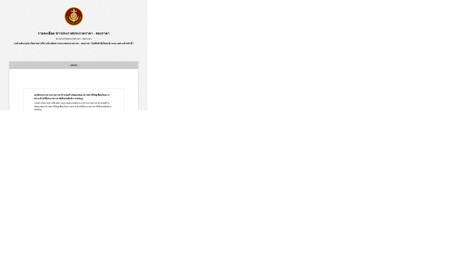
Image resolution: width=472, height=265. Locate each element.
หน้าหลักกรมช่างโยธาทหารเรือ (30, 43)
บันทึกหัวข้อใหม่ (99, 43)
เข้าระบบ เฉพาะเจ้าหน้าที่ (120, 43)
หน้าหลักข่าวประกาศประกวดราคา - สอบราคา (68, 43)
